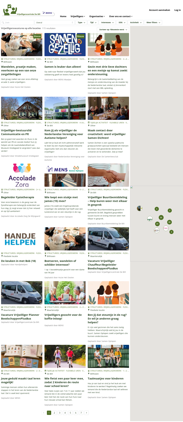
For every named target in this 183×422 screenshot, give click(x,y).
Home (63, 16)
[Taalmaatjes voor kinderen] (108, 356)
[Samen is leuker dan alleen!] (65, 44)
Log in (177, 10)
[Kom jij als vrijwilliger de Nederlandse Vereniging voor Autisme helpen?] (65, 108)
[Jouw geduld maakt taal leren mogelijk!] (21, 356)
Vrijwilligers (77, 16)
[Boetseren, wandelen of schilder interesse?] (65, 238)
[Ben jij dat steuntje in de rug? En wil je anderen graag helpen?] (108, 292)
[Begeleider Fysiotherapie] (21, 175)
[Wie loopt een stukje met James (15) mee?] (65, 175)
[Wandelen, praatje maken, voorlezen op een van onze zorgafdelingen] (21, 44)
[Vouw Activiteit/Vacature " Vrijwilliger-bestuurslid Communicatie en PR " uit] (139, 208)
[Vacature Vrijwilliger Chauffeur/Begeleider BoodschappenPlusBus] (108, 238)
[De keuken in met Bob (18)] (21, 238)
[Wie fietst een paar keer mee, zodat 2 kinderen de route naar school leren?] (65, 356)
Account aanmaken (159, 10)
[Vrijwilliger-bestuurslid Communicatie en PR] (21, 108)
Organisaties (96, 16)
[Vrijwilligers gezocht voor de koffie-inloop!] (65, 292)
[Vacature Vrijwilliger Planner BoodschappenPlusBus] (21, 292)
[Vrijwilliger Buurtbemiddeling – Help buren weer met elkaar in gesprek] (108, 175)
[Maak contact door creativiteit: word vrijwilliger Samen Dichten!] (108, 108)
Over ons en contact (120, 16)
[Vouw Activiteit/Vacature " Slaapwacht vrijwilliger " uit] (156, 230)
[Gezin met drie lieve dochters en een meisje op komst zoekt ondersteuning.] (108, 44)
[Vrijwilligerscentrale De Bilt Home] (29, 10)
